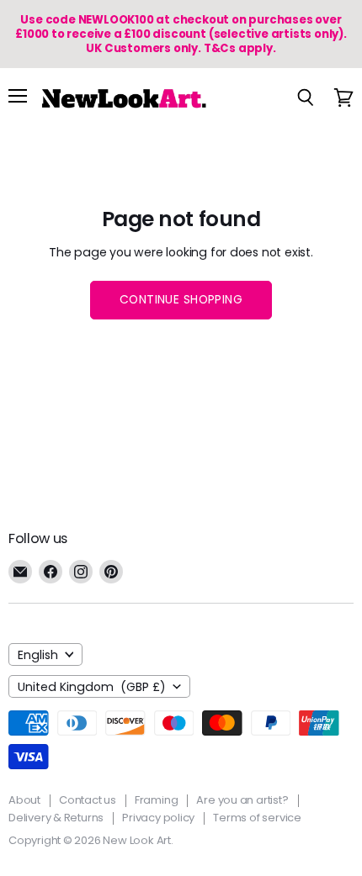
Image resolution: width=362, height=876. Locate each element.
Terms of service (257, 818)
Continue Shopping (181, 299)
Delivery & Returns (56, 818)
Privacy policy (158, 818)
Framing (156, 800)
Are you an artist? (242, 800)
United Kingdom (92, 686)
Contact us (87, 800)
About (24, 800)
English (38, 654)
